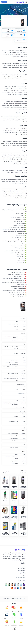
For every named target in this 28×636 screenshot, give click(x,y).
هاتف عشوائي (4, 2)
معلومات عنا (22, 572)
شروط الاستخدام (21, 568)
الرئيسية (23, 8)
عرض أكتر (4, 472)
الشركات (19, 8)
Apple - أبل (22, 575)
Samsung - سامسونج (20, 577)
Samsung (15, 8)
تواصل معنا (22, 573)
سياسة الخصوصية (21, 570)
